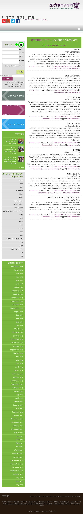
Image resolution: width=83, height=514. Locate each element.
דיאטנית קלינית (33, 503)
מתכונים (23, 503)
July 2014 (19, 356)
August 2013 (18, 391)
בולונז (77, 49)
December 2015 (17, 298)
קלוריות (34, 501)
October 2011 (18, 426)
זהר (22, 225)
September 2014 (16, 349)
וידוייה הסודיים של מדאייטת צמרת (65, 66)
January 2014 (18, 377)
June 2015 (19, 318)
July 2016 (19, 273)
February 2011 (17, 453)
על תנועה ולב (73, 123)
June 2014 (19, 360)
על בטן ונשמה (73, 173)
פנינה (21, 246)
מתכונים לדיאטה (13, 501)
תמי (22, 256)
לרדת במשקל (69, 503)
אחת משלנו (19, 190)
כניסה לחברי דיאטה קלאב (36, 19)
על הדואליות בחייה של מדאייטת (63, 197)
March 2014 (18, 370)
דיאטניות (50, 503)
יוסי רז (20, 228)
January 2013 (18, 405)
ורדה (21, 218)
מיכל (21, 235)
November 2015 (17, 301)
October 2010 (17, 467)
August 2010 (18, 474)
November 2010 (17, 464)
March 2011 (18, 450)
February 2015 (17, 332)
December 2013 (17, 381)
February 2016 (17, 291)
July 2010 (19, 478)
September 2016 (16, 266)
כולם (21, 232)
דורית (21, 197)
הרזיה (32, 496)
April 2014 (19, 367)
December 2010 (17, 460)
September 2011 (17, 429)
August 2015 (18, 311)
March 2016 (18, 287)
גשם (78, 73)
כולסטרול (42, 501)
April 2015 (19, 325)
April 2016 (19, 284)
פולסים (76, 149)
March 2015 (18, 329)
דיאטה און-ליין (39, 496)
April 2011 (19, 446)
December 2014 (17, 339)
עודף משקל (59, 503)
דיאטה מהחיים (18, 201)
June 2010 (19, 481)
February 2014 (17, 374)
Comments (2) (36, 169)
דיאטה (57, 118)
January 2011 (18, 457)
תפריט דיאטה (25, 501)
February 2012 (17, 412)
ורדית (21, 221)
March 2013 (18, 401)
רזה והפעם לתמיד (17, 249)
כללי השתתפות (76, 501)
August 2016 (18, 270)
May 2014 (19, 363)
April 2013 (19, 398)
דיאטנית (65, 496)
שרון (21, 252)
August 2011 (18, 433)
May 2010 (19, 484)
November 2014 (17, 343)
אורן (21, 187)
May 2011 (19, 443)
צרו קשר (56, 501)
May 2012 (19, 408)
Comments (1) (47, 145)
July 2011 (19, 436)
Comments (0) (55, 68)
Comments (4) (47, 217)
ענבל (21, 242)
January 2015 (18, 336)
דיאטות (42, 503)
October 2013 (18, 388)
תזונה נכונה (72, 496)
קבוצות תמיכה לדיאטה (51, 169)
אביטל (21, 180)
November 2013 (17, 384)
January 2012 (18, 415)
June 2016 (19, 277)
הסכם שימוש (64, 501)
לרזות (49, 501)
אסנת (21, 194)
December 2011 (17, 419)
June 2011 (19, 439)
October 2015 (18, 304)
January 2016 (18, 294)
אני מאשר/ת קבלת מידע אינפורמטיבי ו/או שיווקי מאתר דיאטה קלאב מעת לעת (12, 84)
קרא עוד (20, 167)
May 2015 (19, 322)
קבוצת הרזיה (14, 503)
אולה (21, 183)
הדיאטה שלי (18, 208)
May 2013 (19, 394)
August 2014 (18, 353)
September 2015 (16, 308)
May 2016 (19, 280)
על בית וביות (73, 97)
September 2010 (16, 471)
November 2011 (17, 422)
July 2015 (19, 315)
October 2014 (18, 346)
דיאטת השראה (18, 204)
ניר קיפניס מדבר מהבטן (15, 239)
